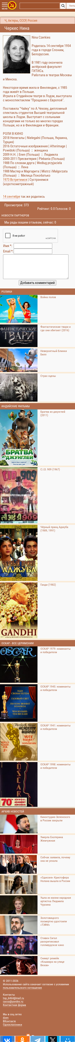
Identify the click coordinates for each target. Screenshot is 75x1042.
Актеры (13, 20)
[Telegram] (37, 1039)
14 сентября (11, 196)
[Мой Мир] (67, 1039)
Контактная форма (14, 1005)
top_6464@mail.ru (13, 998)
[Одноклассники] (22, 1039)
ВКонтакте (9, 1021)
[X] (52, 1039)
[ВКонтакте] (7, 1039)
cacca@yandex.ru (13, 1001)
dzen (6, 1017)
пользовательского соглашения (22, 987)
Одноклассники (12, 1024)
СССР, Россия (28, 20)
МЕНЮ (4, 8)
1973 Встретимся (15, 180)
